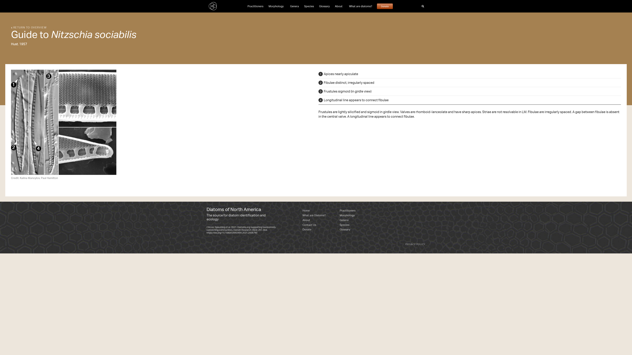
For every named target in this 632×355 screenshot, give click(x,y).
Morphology (276, 6)
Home (306, 210)
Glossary (324, 6)
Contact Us (309, 224)
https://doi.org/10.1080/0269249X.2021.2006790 (232, 232)
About (338, 6)
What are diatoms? (360, 6)
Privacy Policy (415, 244)
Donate (385, 6)
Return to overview (29, 27)
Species (309, 6)
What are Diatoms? (314, 215)
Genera (294, 6)
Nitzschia (71, 34)
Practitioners (255, 6)
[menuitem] (255, 6)
